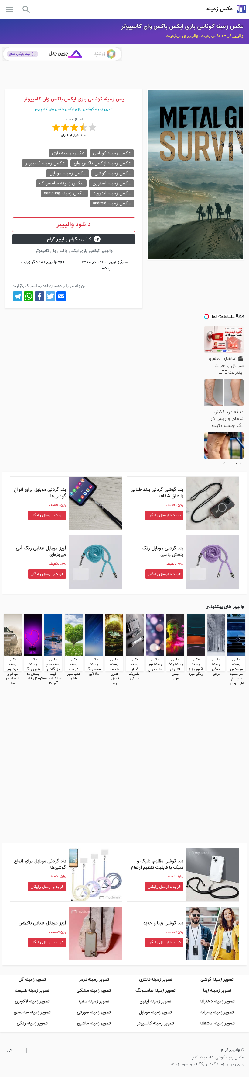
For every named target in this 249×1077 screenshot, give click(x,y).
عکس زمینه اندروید (112, 193)
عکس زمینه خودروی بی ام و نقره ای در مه (12, 671)
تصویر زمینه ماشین (94, 1023)
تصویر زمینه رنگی (32, 1023)
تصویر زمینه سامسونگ (155, 990)
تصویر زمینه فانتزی (155, 979)
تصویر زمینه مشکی (94, 990)
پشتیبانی (14, 1050)
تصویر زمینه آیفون (155, 1001)
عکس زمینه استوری (111, 183)
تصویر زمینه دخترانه (217, 1001)
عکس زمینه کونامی (112, 153)
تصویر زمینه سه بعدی (32, 1012)
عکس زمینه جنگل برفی (216, 667)
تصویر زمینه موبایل (155, 1012)
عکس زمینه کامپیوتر (45, 163)
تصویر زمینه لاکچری (32, 1001)
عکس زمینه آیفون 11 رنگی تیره (196, 667)
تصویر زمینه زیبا (217, 990)
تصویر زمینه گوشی (217, 979)
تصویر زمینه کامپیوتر (155, 1023)
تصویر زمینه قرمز (94, 979)
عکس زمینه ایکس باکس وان (102, 163)
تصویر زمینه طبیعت (32, 990)
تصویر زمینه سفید (93, 1001)
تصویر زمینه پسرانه (217, 1012)
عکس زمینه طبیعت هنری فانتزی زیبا (114, 671)
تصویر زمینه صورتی (94, 1012)
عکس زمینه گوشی (112, 173)
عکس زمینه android (112, 203)
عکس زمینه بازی (68, 153)
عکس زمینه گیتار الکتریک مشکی (135, 669)
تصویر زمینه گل (32, 979)
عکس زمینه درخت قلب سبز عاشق (73, 669)
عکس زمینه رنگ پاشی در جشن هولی (175, 669)
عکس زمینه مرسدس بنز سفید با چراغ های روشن (236, 671)
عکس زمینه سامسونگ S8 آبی (94, 667)
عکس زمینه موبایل (67, 173)
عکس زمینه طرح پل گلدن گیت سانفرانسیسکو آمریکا (50, 671)
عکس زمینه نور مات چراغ (155, 664)
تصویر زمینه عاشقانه (217, 1023)
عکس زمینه (219, 9)
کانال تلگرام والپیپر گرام (69, 239)
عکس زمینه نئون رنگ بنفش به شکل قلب (33, 669)
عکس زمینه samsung (64, 193)
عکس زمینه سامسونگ (61, 183)
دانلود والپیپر (73, 224)
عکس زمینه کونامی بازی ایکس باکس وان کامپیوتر (182, 26)
